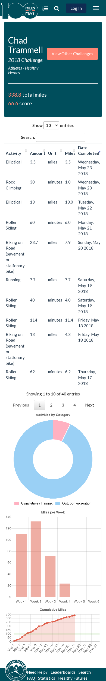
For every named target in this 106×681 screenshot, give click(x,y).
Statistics (46, 678)
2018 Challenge (25, 60)
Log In (76, 8)
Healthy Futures (73, 678)
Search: (28, 137)
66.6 (13, 103)
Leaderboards (63, 672)
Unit (52, 153)
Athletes (15, 68)
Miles (70, 153)
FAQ (31, 678)
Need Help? (37, 672)
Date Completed (88, 150)
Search (85, 672)
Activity (13, 153)
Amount (37, 153)
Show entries (53, 125)
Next (89, 404)
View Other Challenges (72, 53)
